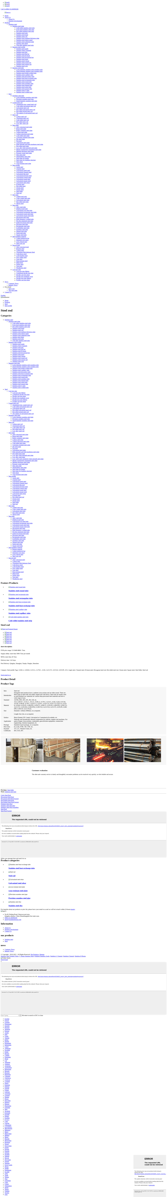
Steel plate (15, 125)
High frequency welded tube (25, 219)
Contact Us (8, 292)
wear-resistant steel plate (23, 163)
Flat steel (19, 141)
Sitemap (41, 953)
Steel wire (12, 289)
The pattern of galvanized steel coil (26, 113)
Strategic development (15, 21)
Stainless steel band (22, 35)
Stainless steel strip (22, 33)
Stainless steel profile (18, 47)
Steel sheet (19, 162)
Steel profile (16, 165)
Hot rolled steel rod (18, 497)
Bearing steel (20, 249)
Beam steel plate (21, 129)
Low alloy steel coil (22, 123)
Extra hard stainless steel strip (25, 29)
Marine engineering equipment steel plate (28, 149)
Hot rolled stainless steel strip (25, 31)
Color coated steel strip (23, 198)
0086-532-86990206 (11, 917)
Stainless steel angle (22, 49)
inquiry (73, 908)
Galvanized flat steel (22, 174)
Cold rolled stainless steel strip (25, 28)
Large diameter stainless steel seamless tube (29, 69)
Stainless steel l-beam (22, 61)
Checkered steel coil (22, 118)
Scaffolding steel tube (22, 228)
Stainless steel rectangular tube (25, 80)
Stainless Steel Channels (23, 50)
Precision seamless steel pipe (25, 99)
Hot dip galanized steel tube (24, 221)
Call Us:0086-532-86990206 (9, 9)
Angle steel (19, 167)
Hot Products (35, 953)
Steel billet (19, 191)
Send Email (4, 959)
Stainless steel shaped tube (24, 85)
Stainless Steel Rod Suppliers (10, 806)
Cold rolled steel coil (22, 120)
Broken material (17, 549)
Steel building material (19, 236)
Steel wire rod (20, 243)
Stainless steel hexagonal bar (25, 57)
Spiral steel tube (21, 233)
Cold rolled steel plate (22, 136)
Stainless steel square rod (23, 64)
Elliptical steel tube (22, 209)
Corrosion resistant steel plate (25, 137)
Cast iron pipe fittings (22, 271)
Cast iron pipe (16, 269)
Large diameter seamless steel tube (26, 97)
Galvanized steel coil (22, 108)
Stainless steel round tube (24, 82)
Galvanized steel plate (23, 142)
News (6, 282)
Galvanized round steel (23, 179)
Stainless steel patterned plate (25, 42)
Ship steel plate (20, 155)
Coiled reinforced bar (22, 238)
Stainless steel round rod (23, 62)
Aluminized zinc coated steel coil (26, 104)
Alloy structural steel (22, 247)
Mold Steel (19, 262)
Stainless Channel (68, 955)
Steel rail (19, 193)
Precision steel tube (22, 224)
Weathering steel (21, 268)
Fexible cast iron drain (23, 280)
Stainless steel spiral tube (23, 87)
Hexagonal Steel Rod (7, 796)
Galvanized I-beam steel (23, 177)
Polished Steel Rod (6, 803)
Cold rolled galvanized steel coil (26, 106)
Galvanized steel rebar (23, 182)
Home (6, 16)
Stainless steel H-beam (23, 56)
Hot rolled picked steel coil (24, 111)
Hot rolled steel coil (22, 122)
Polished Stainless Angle (42, 955)
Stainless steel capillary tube (24, 75)
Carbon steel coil (21, 116)
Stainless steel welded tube (24, 92)
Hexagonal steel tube (22, 217)
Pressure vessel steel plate (24, 153)
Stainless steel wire (22, 66)
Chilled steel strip (21, 196)
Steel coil (15, 115)
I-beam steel (20, 188)
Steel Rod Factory (6, 810)
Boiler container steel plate (24, 130)
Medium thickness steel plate (25, 151)
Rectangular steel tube (23, 226)
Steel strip (15, 195)
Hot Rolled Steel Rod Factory (10, 801)
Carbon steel (20, 250)
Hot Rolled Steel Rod (7, 799)
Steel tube (15, 205)
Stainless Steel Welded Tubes (10, 955)
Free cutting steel (21, 257)
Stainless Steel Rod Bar (8, 805)
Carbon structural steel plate (24, 134)
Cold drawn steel (21, 254)
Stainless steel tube (18, 68)
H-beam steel (20, 184)
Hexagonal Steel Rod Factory (10, 798)
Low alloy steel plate (18, 457)
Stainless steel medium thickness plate (27, 38)
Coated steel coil (17, 102)
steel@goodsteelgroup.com (13, 918)
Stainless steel (13, 24)
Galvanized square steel (23, 181)
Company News (13, 283)
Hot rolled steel (21, 186)
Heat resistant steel (22, 261)
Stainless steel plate (18, 26)
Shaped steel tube (21, 231)
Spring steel (19, 264)
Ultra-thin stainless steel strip (25, 45)
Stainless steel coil (21, 36)
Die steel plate (20, 139)
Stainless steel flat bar (22, 54)
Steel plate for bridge (22, 158)
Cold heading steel (22, 255)
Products (7, 22)
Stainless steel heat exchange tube (26, 78)
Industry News (13, 285)
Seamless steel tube (18, 96)
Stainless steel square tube (24, 89)
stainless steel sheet (22, 43)
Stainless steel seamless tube (24, 83)
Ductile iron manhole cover (24, 276)
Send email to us (6, 675)
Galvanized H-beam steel (24, 176)
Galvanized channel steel (23, 172)
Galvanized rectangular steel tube (26, 212)
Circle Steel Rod (6, 794)
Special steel (16, 245)
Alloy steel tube (21, 207)
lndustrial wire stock (22, 240)
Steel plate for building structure (26, 160)
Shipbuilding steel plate (23, 156)
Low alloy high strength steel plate (26, 148)
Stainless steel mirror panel (24, 40)
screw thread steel (21, 242)
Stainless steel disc (21, 52)
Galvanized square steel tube (25, 216)
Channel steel (20, 169)
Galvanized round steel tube (24, 214)
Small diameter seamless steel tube (26, 101)
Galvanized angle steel (23, 170)
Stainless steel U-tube (22, 90)
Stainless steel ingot (22, 59)
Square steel (20, 189)
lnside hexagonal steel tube (24, 222)
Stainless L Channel (56, 955)
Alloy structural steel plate (24, 127)
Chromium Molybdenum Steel (25, 252)
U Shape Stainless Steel (26, 955)
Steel (10, 94)
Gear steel (19, 259)
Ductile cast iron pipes (23, 275)
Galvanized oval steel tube (24, 210)
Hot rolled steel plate (22, 146)
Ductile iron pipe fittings (23, 278)
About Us (8, 17)
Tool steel (19, 266)
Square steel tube (21, 235)
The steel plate (13, 290)
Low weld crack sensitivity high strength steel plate (27, 459)
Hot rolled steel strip (22, 202)
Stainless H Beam (80, 955)
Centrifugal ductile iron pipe (24, 273)
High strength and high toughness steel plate (29, 144)
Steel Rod (4, 808)
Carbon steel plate (21, 132)
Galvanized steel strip (22, 200)
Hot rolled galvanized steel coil (25, 109)
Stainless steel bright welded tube (26, 73)
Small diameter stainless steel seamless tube (29, 71)
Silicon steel (20, 203)
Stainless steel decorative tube (25, 76)
